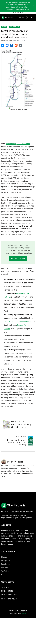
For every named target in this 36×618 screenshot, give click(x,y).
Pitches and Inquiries (9, 599)
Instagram (5, 560)
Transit (4, 26)
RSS (2, 574)
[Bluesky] (13, 12)
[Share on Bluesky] (2, 45)
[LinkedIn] (19, 12)
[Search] (24, 17)
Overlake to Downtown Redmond (17, 321)
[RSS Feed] (22, 12)
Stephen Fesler (8, 40)
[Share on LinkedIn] (11, 45)
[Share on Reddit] (16, 45)
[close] (33, 5)
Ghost (24, 613)
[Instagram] (15, 12)
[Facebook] (17, 12)
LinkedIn (4, 567)
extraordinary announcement (18, 144)
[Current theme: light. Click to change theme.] (27, 17)
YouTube (4, 571)
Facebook (5, 564)
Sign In (20, 17)
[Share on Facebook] (7, 45)
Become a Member (18, 258)
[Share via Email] (20, 45)
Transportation (14, 26)
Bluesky (4, 557)
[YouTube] (21, 12)
